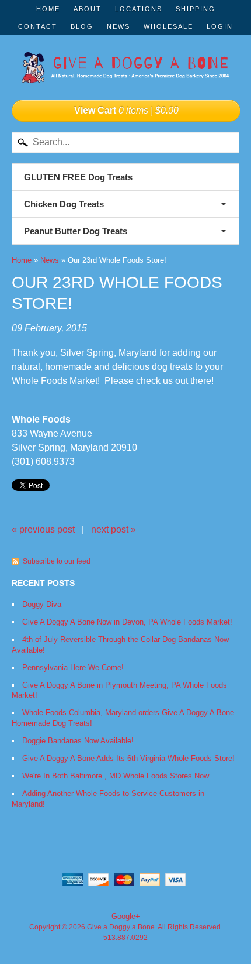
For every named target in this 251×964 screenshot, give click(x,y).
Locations (138, 8)
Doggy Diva (41, 604)
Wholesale (168, 26)
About (88, 8)
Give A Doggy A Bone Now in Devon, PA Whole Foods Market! (127, 621)
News (118, 26)
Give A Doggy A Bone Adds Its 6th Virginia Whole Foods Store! (128, 758)
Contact (37, 26)
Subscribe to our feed (56, 561)
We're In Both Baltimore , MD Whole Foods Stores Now (115, 775)
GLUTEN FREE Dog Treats (78, 177)
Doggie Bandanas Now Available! (78, 740)
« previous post (43, 529)
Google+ (125, 916)
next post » (113, 529)
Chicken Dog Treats (64, 204)
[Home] (125, 70)
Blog (82, 26)
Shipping (195, 8)
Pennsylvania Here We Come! (73, 667)
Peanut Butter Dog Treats (75, 231)
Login (220, 26)
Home (48, 8)
